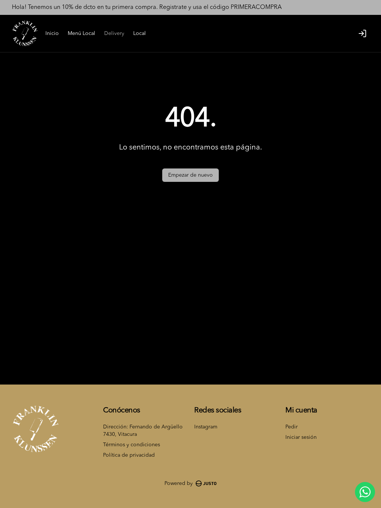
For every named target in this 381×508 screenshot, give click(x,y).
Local (139, 33)
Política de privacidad (129, 455)
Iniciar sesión (301, 437)
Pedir (291, 427)
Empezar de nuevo (190, 175)
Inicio (52, 33)
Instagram (205, 427)
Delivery (114, 33)
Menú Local (81, 33)
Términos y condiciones (131, 444)
